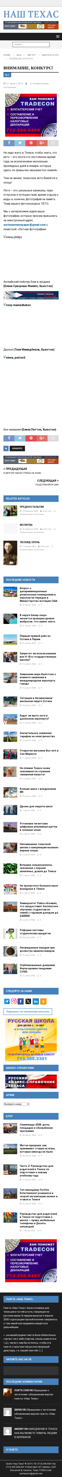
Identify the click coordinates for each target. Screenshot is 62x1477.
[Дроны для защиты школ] (10, 810)
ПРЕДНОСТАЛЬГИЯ (32, 506)
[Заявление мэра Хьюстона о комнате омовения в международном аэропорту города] (10, 678)
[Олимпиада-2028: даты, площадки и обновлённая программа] (10, 1128)
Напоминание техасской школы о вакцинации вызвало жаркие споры (39, 847)
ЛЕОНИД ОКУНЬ (30, 542)
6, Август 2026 (28, 834)
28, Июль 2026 (28, 937)
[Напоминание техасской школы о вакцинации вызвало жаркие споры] (10, 848)
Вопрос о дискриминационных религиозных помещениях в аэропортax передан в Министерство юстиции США (38, 594)
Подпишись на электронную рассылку (27, 1011)
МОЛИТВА (26, 525)
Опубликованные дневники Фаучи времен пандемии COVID (37, 968)
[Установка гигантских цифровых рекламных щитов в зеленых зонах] (10, 827)
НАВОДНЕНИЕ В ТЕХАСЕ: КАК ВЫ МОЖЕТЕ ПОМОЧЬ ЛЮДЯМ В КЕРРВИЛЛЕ (36, 1433)
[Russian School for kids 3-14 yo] (31, 1039)
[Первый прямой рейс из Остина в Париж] (10, 639)
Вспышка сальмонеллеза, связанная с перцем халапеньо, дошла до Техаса (38, 868)
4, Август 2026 (28, 920)
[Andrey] (7, 1433)
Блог (9, 1116)
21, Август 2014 (14, 83)
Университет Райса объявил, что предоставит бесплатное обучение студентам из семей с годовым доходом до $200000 (39, 909)
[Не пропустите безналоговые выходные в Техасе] (10, 889)
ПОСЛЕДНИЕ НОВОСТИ (20, 579)
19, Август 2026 (29, 664)
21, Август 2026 (29, 625)
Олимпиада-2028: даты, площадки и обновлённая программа (36, 1127)
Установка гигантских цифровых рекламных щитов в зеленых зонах (38, 826)
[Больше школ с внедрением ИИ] (10, 792)
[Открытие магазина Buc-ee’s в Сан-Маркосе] (10, 754)
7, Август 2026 (28, 810)
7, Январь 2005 (29, 546)
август (31, 55)
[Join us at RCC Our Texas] (31, 25)
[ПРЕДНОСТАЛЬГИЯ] (10, 510)
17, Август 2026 (29, 723)
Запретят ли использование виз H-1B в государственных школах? (38, 656)
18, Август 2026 (29, 688)
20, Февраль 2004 (30, 529)
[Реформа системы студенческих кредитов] (10, 934)
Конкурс (17, 448)
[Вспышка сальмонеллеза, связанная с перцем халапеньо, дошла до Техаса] (10, 868)
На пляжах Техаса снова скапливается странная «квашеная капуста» (35, 771)
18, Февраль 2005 (30, 511)
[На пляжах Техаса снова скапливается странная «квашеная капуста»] (10, 772)
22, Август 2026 (29, 605)
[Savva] (7, 1413)
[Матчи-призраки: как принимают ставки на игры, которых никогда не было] (10, 1149)
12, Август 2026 (29, 758)
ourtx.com (47, 511)
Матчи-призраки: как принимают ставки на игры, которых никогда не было (37, 1148)
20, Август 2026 (29, 1135)
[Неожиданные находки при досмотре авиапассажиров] (10, 951)
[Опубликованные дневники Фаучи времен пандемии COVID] (10, 969)
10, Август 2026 (29, 796)
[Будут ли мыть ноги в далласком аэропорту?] (10, 719)
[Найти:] (31, 44)
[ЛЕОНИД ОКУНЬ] (10, 553)
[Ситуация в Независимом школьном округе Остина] (10, 702)
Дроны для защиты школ (36, 806)
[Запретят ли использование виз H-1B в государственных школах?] (10, 657)
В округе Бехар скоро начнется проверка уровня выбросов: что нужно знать (37, 618)
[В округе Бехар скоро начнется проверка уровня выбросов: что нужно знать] (10, 619)
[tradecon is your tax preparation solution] (31, 295)
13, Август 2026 (29, 740)
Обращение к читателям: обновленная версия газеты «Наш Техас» (33, 1394)
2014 (18, 55)
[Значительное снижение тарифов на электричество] (10, 737)
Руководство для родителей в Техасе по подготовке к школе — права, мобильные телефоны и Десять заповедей (38, 1220)
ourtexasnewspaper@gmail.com (24, 224)
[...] (41, 1350)
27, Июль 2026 (28, 955)
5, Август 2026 (28, 893)
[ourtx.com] (7, 1394)
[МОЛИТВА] (10, 528)
